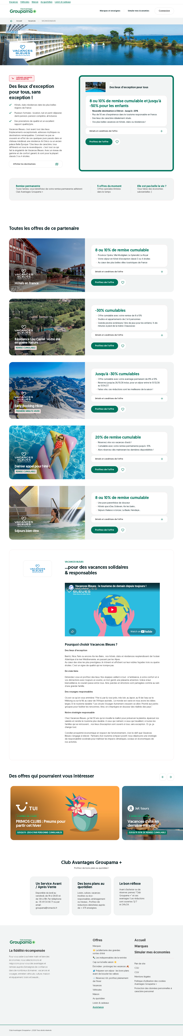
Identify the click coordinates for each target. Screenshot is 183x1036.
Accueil (19, 21)
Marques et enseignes (110, 11)
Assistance (98, 1007)
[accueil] (23, 11)
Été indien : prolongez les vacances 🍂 (111, 967)
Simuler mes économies (138, 11)
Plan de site (140, 964)
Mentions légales (143, 977)
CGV (137, 972)
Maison (35, 2)
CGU (137, 968)
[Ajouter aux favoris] (117, 141)
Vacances (13, 2)
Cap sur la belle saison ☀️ (105, 962)
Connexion (164, 11)
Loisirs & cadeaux (63, 2)
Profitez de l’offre (98, 142)
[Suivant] (170, 777)
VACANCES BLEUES (49, 21)
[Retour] (11, 21)
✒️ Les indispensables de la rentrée (110, 958)
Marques (97, 946)
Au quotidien (46, 2)
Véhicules (24, 2)
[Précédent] (162, 777)
